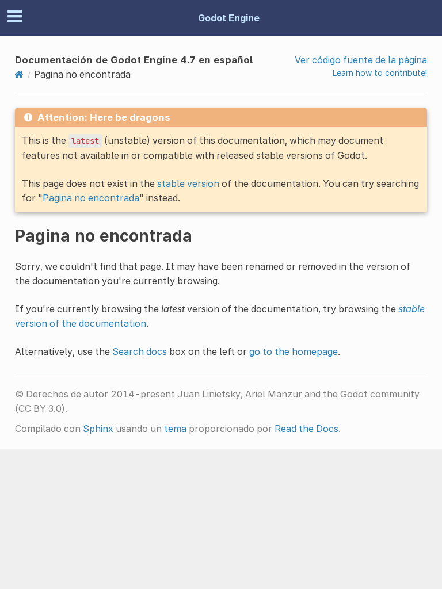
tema (175, 428)
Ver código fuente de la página (361, 60)
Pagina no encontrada (91, 198)
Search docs (139, 351)
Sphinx (98, 428)
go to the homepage (293, 351)
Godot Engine (229, 18)
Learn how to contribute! (380, 73)
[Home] (19, 74)
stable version (188, 183)
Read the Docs (306, 428)
